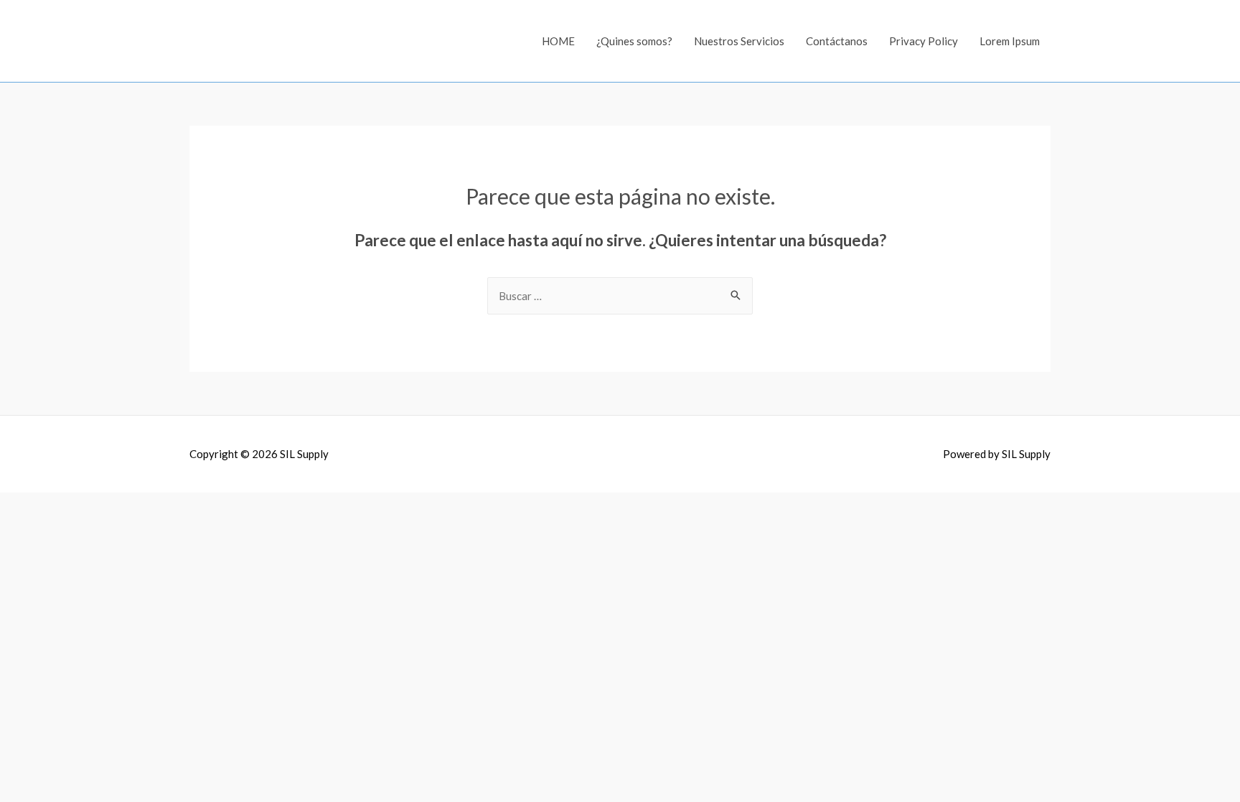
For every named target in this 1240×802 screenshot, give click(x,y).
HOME (558, 40)
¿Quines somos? (634, 40)
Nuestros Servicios (739, 40)
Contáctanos (837, 40)
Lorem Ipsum (1010, 40)
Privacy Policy (923, 40)
